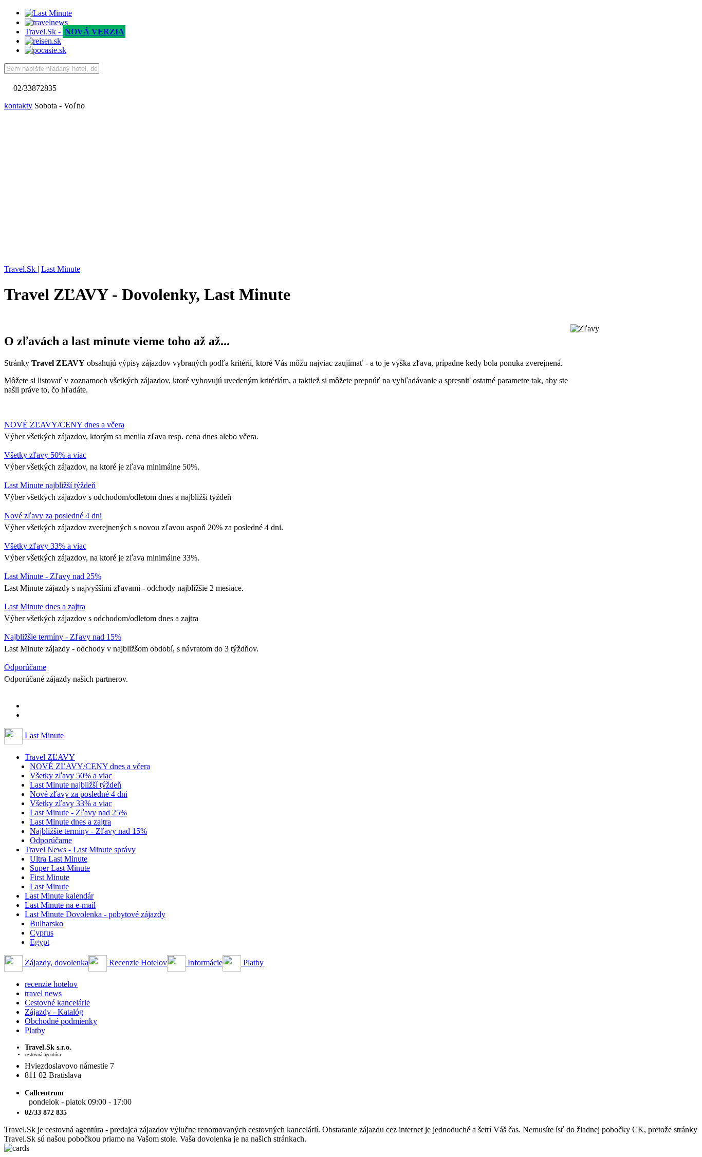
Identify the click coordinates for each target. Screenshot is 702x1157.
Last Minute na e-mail (60, 905)
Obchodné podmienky (61, 1021)
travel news (43, 993)
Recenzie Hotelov (137, 962)
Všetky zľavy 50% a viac (45, 455)
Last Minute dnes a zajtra (44, 606)
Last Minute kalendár (59, 895)
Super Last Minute (60, 868)
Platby (252, 962)
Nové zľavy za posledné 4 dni (53, 515)
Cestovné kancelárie (57, 1002)
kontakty (18, 105)
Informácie (204, 962)
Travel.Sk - (74, 31)
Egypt (39, 942)
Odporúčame (25, 667)
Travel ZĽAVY (50, 757)
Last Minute (43, 735)
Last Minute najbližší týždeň (50, 485)
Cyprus (41, 932)
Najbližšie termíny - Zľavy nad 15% (62, 636)
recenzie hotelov (51, 984)
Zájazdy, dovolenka (55, 962)
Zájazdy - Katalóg (54, 1011)
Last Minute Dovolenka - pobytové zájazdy (95, 914)
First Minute (49, 877)
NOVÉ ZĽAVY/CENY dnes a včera (64, 424)
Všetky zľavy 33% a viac (45, 546)
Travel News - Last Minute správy (80, 849)
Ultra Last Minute (58, 858)
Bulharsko (46, 923)
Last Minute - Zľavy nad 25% (52, 576)
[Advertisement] (351, 187)
